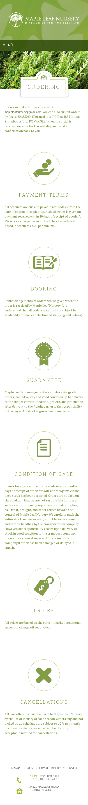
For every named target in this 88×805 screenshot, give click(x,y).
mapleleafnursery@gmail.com (23, 112)
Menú (8, 45)
